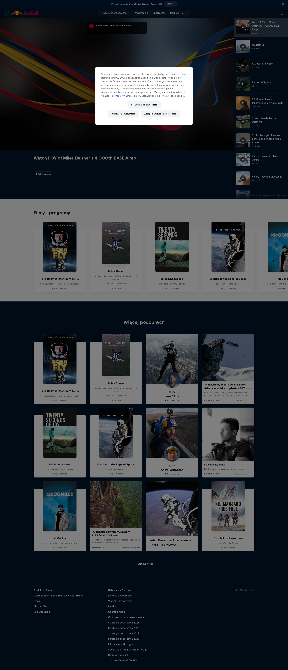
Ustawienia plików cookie (144, 105)
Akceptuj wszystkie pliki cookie (160, 114)
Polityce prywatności (122, 96)
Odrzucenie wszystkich (123, 114)
